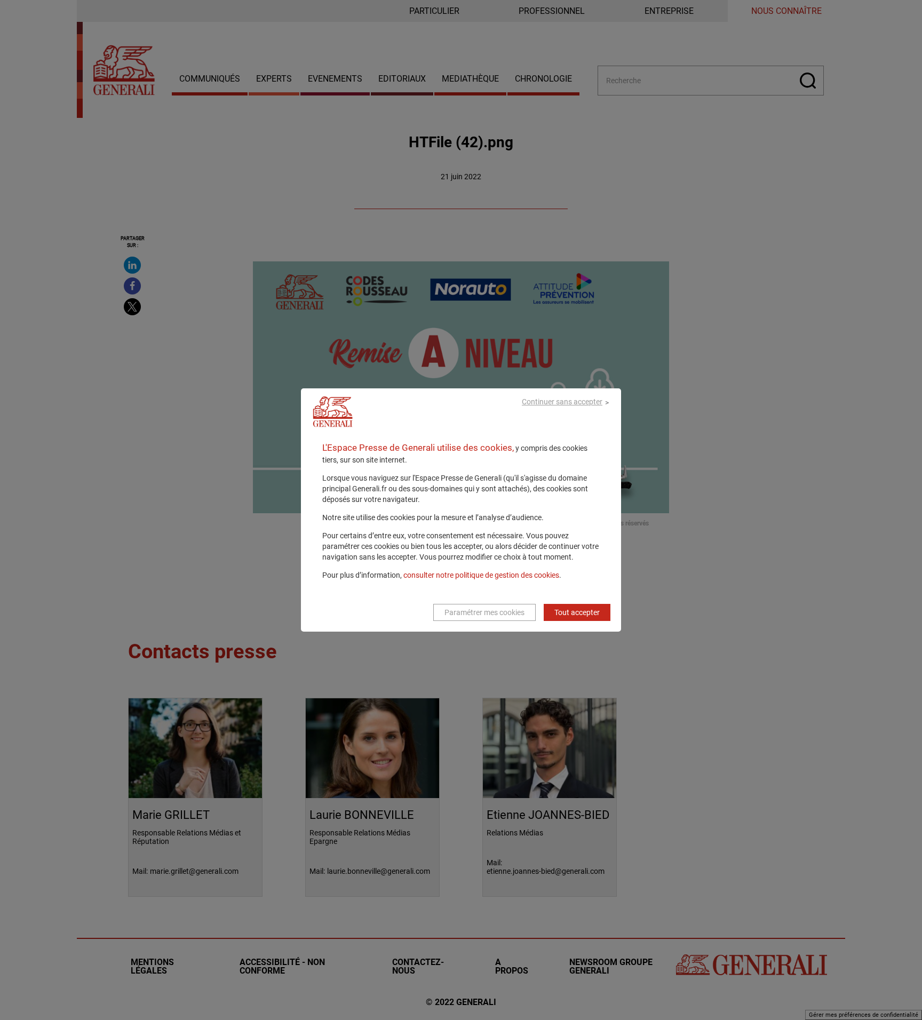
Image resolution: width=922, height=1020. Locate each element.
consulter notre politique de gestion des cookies (481, 575)
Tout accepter (577, 612)
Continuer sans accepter (562, 401)
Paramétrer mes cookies (484, 612)
